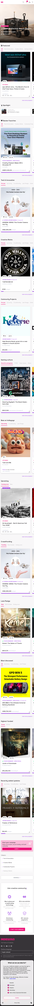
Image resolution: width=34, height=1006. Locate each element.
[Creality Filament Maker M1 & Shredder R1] (15, 142)
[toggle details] (30, 97)
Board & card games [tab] (7, 363)
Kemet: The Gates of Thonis (12, 643)
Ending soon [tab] (19, 545)
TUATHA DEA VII (7, 282)
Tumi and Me (6, 462)
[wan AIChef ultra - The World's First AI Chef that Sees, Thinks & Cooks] (15, 66)
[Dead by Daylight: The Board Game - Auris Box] (15, 381)
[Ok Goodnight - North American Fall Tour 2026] (15, 503)
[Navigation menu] (32, 2)
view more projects (27, 100)
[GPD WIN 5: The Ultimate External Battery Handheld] (15, 682)
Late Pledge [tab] (25, 183)
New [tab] (11, 484)
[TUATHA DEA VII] (15, 261)
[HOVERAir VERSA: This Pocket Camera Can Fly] (15, 202)
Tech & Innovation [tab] (9, 49)
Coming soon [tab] (5, 484)
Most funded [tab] (11, 545)
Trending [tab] (3, 545)
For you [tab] (3, 183)
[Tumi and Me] (15, 442)
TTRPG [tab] (16, 363)
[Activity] (26, 2)
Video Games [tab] (22, 363)
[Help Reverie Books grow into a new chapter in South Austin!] (15, 321)
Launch (16, 848)
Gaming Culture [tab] (28, 49)
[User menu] (29, 2)
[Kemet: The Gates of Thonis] (15, 623)
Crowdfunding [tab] (17, 183)
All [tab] (2, 49)
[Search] (23, 2)
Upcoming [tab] (9, 183)
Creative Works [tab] (19, 49)
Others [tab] (29, 363)
